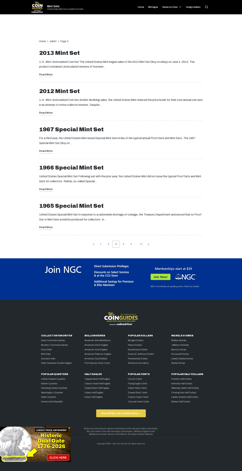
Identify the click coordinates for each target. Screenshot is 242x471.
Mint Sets (53, 6)
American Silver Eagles (96, 345)
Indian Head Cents (137, 388)
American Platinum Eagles (98, 354)
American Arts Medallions (98, 340)
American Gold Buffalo (96, 358)
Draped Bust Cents (137, 392)
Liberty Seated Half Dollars (184, 397)
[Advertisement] (121, 29)
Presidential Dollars (138, 358)
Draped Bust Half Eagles (97, 388)
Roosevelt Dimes (180, 354)
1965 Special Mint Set (71, 206)
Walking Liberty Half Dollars (185, 388)
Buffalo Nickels (179, 340)
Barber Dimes (178, 363)
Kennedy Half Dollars (181, 383)
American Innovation (138, 363)
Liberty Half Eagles (94, 392)
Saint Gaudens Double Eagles (56, 363)
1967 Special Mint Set (71, 129)
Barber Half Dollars (180, 401)
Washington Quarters (52, 392)
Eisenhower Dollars (138, 349)
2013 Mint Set (59, 53)
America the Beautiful (52, 401)
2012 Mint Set (59, 91)
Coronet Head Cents (138, 401)
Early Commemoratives (53, 340)
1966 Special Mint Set (71, 168)
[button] (93, 244)
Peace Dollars (135, 345)
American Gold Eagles (96, 349)
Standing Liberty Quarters (54, 388)
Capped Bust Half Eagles (97, 379)
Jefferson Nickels (180, 345)
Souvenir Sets (48, 358)
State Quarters (48, 397)
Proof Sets (46, 349)
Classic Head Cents (138, 397)
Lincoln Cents (135, 379)
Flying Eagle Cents (137, 383)
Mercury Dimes (178, 349)
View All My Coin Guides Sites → (121, 413)
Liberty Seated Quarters (53, 379)
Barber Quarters (49, 383)
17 (141, 244)
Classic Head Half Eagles (97, 383)
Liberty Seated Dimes (182, 358)
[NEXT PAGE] (148, 244)
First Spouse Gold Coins (97, 363)
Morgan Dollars (135, 340)
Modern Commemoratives (54, 345)
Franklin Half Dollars (181, 379)
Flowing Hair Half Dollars (183, 392)
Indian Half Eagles (94, 397)
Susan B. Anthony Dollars (141, 354)
